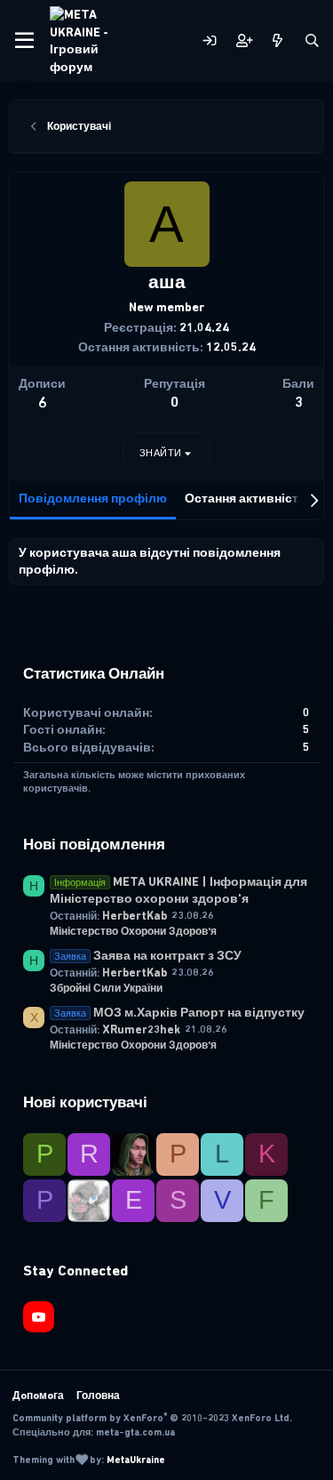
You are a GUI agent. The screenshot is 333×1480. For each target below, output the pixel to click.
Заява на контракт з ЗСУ (148, 955)
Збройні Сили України (106, 988)
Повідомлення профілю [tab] (93, 498)
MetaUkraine (136, 1460)
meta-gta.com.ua (135, 1432)
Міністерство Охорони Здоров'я (133, 931)
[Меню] (24, 41)
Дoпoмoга (38, 1395)
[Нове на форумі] (277, 41)
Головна (98, 1395)
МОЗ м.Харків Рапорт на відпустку (179, 1012)
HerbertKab (134, 915)
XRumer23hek (141, 1029)
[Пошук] (312, 41)
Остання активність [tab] (245, 498)
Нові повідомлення (94, 844)
